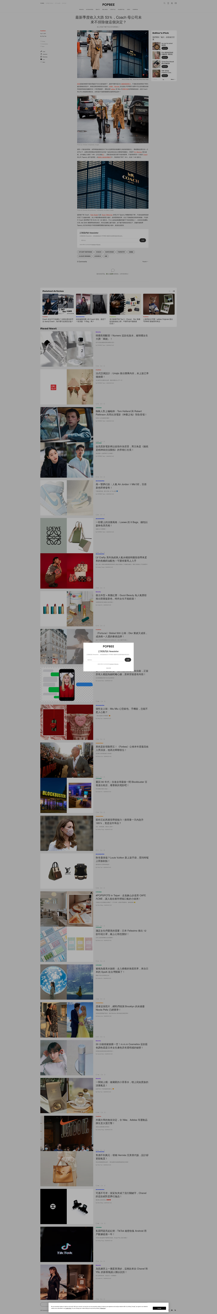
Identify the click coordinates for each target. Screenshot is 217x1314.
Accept (159, 1308)
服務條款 (112, 664)
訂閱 (128, 660)
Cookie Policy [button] (68, 1308)
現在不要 (108, 668)
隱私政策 (116, 664)
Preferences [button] (102, 1308)
